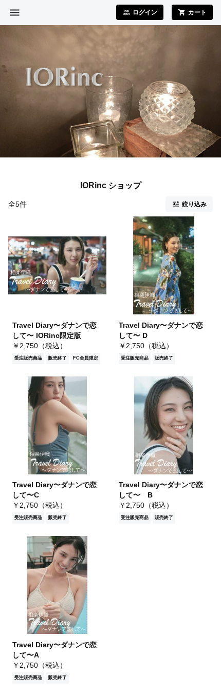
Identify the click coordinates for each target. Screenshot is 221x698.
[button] (189, 204)
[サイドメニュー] (14, 12)
